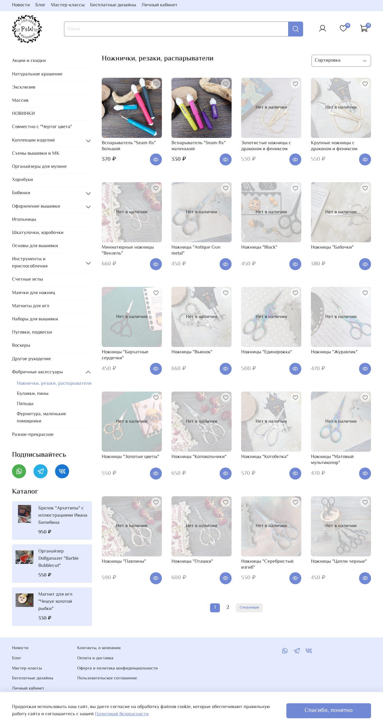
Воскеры (21, 345)
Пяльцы (25, 404)
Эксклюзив (23, 87)
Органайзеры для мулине (39, 167)
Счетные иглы (27, 279)
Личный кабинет (159, 5)
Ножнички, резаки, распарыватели (54, 383)
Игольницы (24, 219)
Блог (40, 5)
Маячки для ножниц (33, 293)
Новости (21, 5)
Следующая (249, 608)
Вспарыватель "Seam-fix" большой (129, 146)
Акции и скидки (29, 61)
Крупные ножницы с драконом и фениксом (334, 146)
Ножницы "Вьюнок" (191, 352)
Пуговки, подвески (32, 332)
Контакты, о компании (99, 648)
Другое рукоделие (31, 359)
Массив (20, 100)
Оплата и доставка (95, 658)
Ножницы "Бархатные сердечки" (125, 355)
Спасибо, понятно (329, 710)
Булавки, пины (32, 394)
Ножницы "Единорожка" (266, 352)
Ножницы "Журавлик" (334, 352)
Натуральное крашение (37, 74)
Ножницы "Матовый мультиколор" (332, 460)
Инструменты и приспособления (30, 262)
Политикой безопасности (122, 714)
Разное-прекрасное (33, 435)
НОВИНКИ (23, 114)
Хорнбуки (22, 180)
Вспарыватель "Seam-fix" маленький (198, 146)
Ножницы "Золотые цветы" (130, 457)
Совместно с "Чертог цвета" (42, 127)
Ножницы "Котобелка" (264, 457)
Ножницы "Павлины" (124, 561)
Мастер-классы (68, 5)
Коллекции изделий (33, 140)
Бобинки (21, 193)
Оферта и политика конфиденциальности (117, 668)
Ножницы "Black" (259, 247)
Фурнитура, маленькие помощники (41, 417)
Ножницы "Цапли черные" (339, 561)
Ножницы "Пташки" (192, 561)
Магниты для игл (30, 306)
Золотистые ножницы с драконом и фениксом (266, 146)
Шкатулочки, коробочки (37, 233)
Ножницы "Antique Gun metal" (196, 250)
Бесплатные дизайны (113, 5)
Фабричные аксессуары (37, 372)
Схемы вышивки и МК (36, 153)
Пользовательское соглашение (107, 678)
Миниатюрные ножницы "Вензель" (128, 250)
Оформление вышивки (36, 206)
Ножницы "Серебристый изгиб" (267, 564)
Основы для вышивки (35, 246)
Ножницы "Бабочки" (332, 247)
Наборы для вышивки (35, 319)
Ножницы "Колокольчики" (199, 457)
